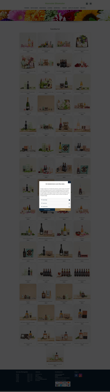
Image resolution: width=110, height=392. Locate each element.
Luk (69, 182)
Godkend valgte (47, 209)
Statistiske (45, 203)
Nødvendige (45, 199)
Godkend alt (62, 209)
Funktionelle (45, 206)
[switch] (69, 199)
